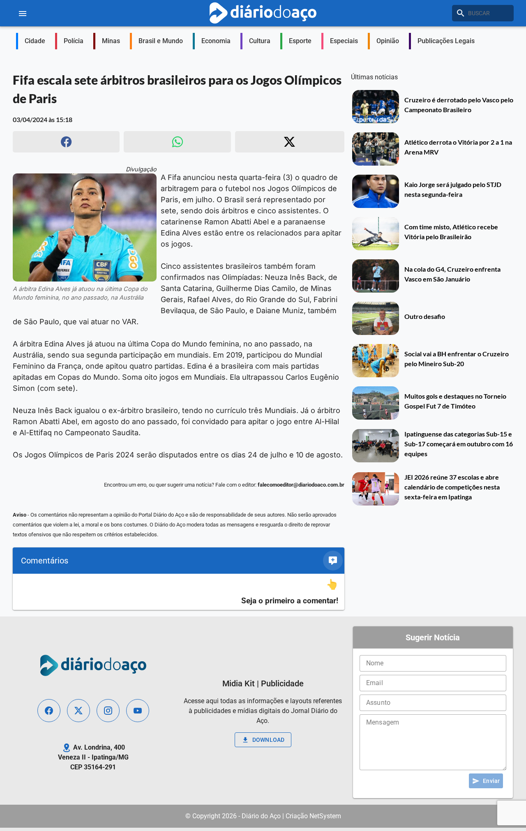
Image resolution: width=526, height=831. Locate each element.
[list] (178, 592)
